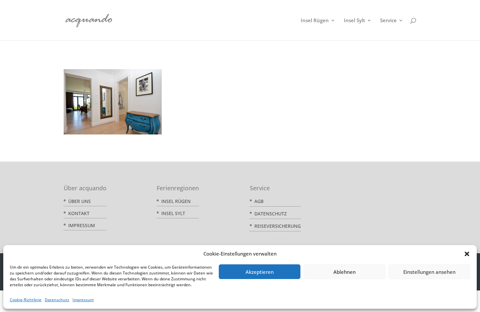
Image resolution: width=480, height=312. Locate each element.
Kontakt (78, 213)
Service (388, 20)
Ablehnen (344, 272)
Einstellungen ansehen (429, 272)
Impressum (83, 300)
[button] (467, 254)
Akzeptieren (260, 272)
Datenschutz (57, 300)
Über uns (79, 201)
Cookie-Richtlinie (25, 300)
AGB (259, 201)
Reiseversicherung (277, 226)
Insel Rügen (315, 20)
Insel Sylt (354, 20)
